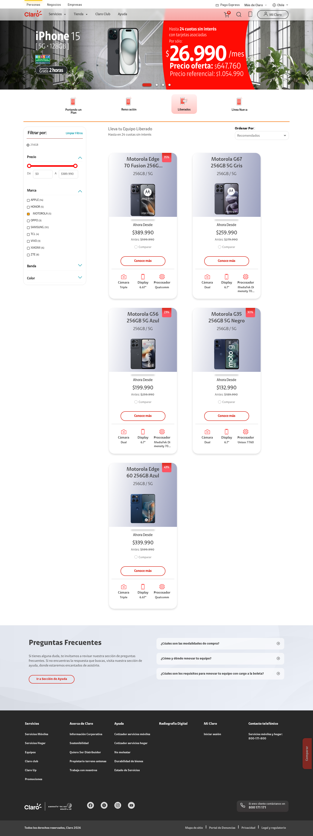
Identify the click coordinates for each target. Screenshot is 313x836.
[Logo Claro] (33, 13)
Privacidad (248, 828)
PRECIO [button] (31, 157)
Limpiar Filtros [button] (74, 133)
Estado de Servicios (127, 770)
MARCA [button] (31, 190)
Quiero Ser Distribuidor (85, 752)
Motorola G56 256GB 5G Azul (143, 318)
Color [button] (31, 278)
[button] (226, 14)
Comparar (145, 247)
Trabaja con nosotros (83, 770)
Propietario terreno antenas (88, 761)
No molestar (122, 752)
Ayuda (122, 14)
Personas (33, 4)
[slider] (29, 166)
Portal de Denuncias (222, 828)
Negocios (54, 4)
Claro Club (102, 14)
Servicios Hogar (35, 743)
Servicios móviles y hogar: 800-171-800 (265, 736)
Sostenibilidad (79, 743)
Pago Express (230, 5)
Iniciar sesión (212, 734)
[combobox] (262, 135)
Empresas (75, 4)
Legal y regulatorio (273, 828)
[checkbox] (54, 200)
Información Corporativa (86, 734)
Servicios (55, 14)
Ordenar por (244, 128)
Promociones (33, 779)
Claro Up (30, 770)
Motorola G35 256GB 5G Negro (226, 318)
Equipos (30, 752)
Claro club (31, 761)
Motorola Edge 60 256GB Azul (142, 473)
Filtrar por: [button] (37, 133)
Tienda (78, 14)
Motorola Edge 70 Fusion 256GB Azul (143, 163)
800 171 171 (257, 807)
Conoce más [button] (143, 261)
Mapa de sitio (194, 828)
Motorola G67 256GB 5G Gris (227, 163)
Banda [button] (31, 266)
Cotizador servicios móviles (132, 734)
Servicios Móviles (36, 734)
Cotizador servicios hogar (131, 743)
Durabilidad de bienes (128, 761)
